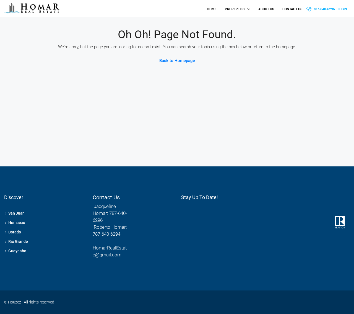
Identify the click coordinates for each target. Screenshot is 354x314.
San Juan (16, 213)
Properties (234, 9)
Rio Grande (18, 241)
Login (342, 9)
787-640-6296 (324, 9)
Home (212, 9)
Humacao (16, 222)
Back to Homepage (177, 60)
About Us (266, 9)
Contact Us (292, 9)
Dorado (14, 232)
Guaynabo (17, 251)
